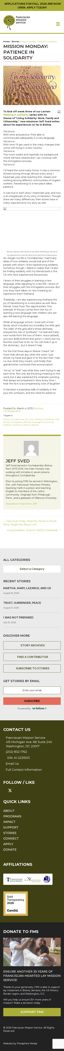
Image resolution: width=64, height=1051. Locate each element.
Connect (11, 838)
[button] (5, 790)
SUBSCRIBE (32, 701)
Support (10, 827)
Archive (38, 408)
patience (27, 425)
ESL (26, 419)
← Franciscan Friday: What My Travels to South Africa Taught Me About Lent (30, 523)
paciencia (17, 425)
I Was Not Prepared (18, 617)
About (9, 810)
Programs (12, 816)
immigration (16, 422)
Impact (9, 822)
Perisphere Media (27, 1043)
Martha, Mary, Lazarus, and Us (27, 588)
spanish (35, 425)
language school (39, 422)
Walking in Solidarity (16, 114)
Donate (10, 849)
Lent (31, 419)
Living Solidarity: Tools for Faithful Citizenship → (34, 530)
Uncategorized (11, 411)
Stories (9, 833)
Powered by (24, 708)
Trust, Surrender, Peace (22, 602)
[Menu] (57, 24)
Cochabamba (17, 419)
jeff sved (27, 422)
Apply (8, 844)
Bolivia (6, 419)
